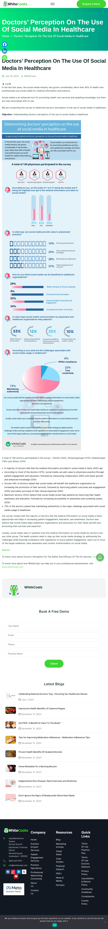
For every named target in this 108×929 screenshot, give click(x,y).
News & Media (59, 879)
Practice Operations (36, 866)
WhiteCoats (30, 76)
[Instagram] (13, 872)
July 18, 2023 (12, 76)
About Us (34, 884)
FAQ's (59, 873)
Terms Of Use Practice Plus (85, 848)
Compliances (87, 896)
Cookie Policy (85, 902)
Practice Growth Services (35, 846)
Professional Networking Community (37, 875)
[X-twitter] (24, 872)
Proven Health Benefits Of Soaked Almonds (40, 752)
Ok (54, 925)
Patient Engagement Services (37, 857)
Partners (60, 885)
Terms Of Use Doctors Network (85, 862)
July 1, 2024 (28, 699)
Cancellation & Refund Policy (87, 881)
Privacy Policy (85, 873)
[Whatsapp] (4, 57)
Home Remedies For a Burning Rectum (38, 766)
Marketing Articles (61, 845)
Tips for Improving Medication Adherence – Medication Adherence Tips (54, 737)
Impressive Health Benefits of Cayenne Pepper (42, 708)
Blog (58, 839)
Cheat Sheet (59, 853)
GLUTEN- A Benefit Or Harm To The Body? (40, 723)
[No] (104, 922)
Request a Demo (91, 4)
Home (6, 36)
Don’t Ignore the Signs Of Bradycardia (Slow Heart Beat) (47, 795)
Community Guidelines (87, 890)
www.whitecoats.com (12, 567)
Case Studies (59, 860)
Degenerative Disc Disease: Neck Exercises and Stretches (48, 781)
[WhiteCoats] (15, 3)
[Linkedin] (4, 51)
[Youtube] (16, 876)
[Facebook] (4, 44)
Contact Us (35, 892)
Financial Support (60, 867)
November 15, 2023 (31, 714)
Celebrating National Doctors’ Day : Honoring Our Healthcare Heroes (53, 694)
